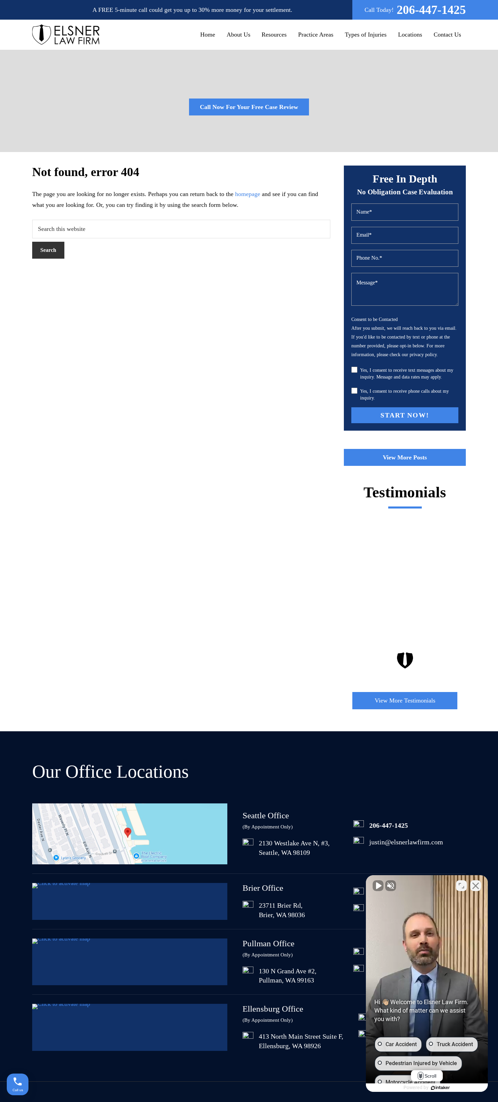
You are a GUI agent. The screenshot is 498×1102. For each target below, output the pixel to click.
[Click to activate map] (129, 862)
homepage (247, 194)
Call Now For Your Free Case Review (249, 107)
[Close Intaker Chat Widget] (475, 885)
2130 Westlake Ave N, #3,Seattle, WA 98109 (294, 847)
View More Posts (405, 457)
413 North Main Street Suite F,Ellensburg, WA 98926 (301, 1041)
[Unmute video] (378, 885)
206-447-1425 (431, 10)
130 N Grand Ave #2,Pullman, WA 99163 (287, 975)
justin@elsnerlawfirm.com (406, 842)
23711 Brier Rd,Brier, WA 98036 (282, 910)
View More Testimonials (405, 700)
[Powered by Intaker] (440, 1088)
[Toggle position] (461, 885)
